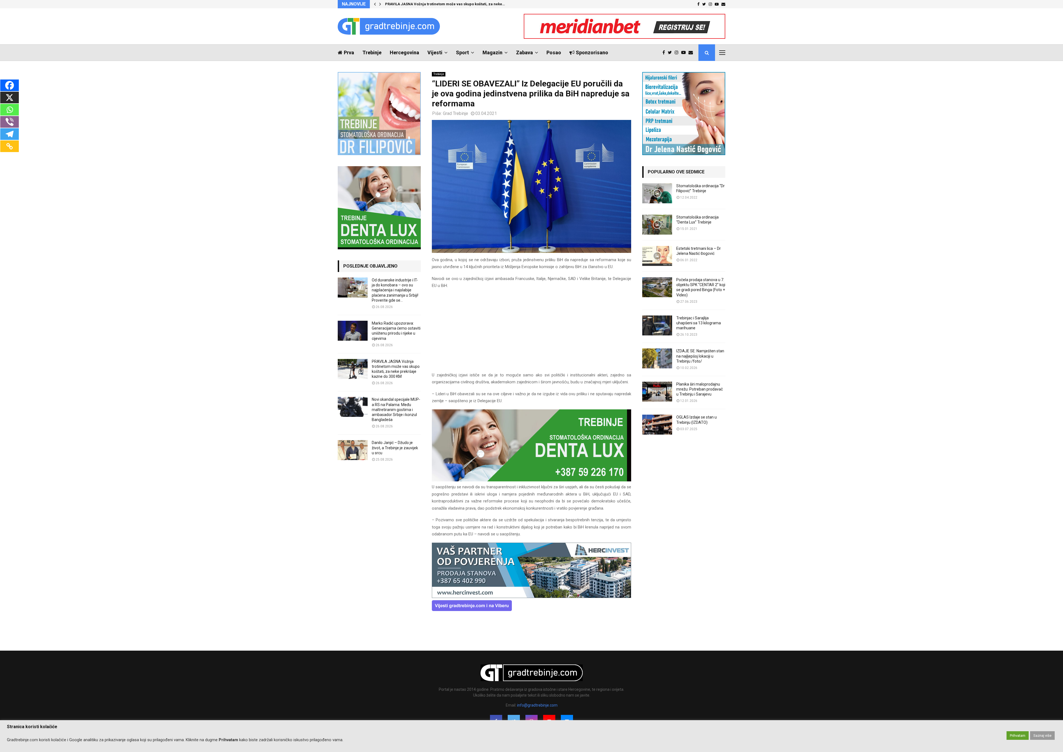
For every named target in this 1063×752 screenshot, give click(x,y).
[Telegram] (9, 134)
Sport (462, 52)
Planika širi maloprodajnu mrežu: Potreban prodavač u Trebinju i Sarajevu (699, 389)
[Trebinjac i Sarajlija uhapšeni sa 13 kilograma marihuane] (657, 325)
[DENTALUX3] (531, 480)
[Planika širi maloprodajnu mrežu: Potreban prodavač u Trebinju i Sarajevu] (657, 392)
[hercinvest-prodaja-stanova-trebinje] (531, 596)
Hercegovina (404, 52)
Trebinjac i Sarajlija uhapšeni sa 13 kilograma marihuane (698, 323)
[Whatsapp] (9, 110)
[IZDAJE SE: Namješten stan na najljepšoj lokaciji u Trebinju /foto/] (657, 358)
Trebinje (371, 52)
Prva (349, 52)
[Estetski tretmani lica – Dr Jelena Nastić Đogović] (657, 256)
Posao (553, 52)
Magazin (492, 52)
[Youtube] (684, 52)
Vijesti (434, 52)
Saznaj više (1042, 735)
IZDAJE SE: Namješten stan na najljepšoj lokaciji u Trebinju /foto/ (700, 356)
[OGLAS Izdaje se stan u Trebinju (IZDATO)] (657, 425)
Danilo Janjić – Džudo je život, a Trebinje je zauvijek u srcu (395, 447)
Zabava (524, 52)
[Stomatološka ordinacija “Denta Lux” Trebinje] (657, 225)
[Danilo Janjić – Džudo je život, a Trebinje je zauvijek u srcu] (353, 450)
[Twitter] (671, 52)
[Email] (692, 52)
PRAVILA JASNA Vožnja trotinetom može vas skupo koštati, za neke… (445, 4)
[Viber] (9, 122)
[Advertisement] (531, 333)
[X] (9, 97)
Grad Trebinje (455, 113)
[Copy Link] (9, 146)
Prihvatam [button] (1017, 735)
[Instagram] (678, 52)
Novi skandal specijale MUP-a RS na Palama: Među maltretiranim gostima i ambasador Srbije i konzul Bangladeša (396, 409)
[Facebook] (665, 52)
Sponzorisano (592, 52)
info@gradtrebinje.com (537, 705)
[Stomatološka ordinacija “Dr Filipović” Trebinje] (657, 193)
